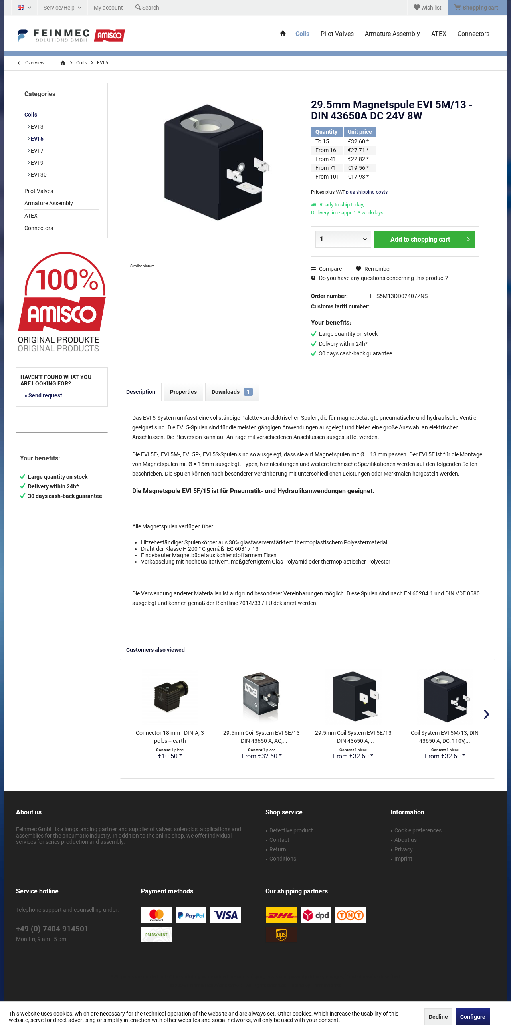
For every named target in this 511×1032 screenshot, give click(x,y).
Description (140, 392)
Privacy (403, 849)
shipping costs (262, 977)
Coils (30, 114)
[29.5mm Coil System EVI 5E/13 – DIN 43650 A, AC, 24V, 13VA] (262, 697)
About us (405, 840)
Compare (330, 269)
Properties (183, 392)
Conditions (282, 858)
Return (277, 849)
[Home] (283, 34)
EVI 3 (37, 126)
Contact (279, 840)
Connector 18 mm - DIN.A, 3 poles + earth (170, 737)
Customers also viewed (155, 650)
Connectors (38, 228)
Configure (472, 1017)
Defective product (291, 830)
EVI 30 (38, 174)
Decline (438, 1017)
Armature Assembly (48, 203)
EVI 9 (37, 162)
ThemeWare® (326, 985)
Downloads (231, 392)
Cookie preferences (418, 830)
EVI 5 (37, 138)
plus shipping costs (367, 192)
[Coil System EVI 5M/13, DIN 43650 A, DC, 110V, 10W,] (445, 697)
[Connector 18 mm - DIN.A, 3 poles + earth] (170, 697)
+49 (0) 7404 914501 (52, 928)
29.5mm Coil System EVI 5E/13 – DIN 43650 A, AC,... (261, 737)
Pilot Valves (38, 191)
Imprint (403, 858)
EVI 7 (37, 150)
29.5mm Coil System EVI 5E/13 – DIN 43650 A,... (353, 737)
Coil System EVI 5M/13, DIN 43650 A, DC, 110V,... (445, 737)
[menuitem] (477, 7)
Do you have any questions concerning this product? (383, 278)
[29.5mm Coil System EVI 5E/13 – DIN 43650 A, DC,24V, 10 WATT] (353, 697)
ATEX (31, 215)
